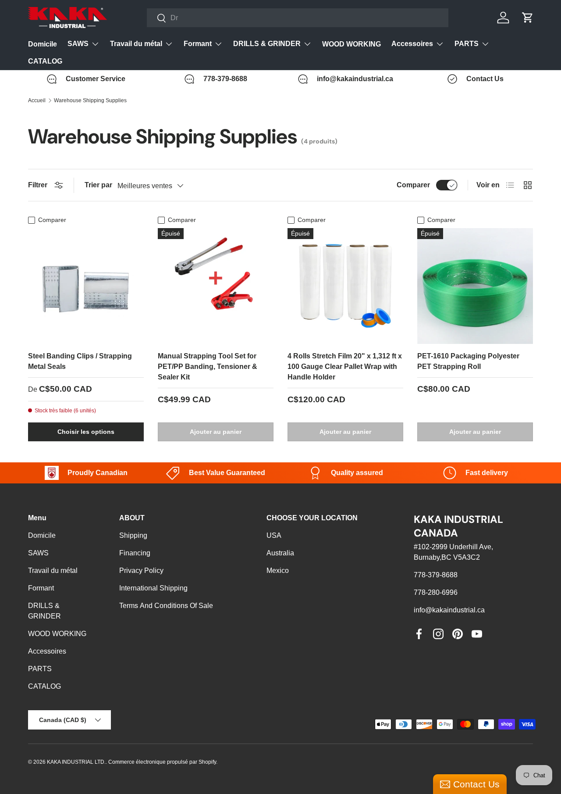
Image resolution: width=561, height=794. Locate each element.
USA (273, 535)
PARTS (466, 43)
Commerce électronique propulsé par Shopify (162, 762)
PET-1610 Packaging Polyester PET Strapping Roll (468, 361)
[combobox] (298, 17)
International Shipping (153, 588)
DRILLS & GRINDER (267, 43)
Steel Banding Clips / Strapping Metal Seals (80, 361)
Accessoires (412, 43)
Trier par (98, 185)
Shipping (133, 535)
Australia (280, 553)
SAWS (78, 43)
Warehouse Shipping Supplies (90, 100)
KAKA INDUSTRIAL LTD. (76, 762)
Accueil (37, 100)
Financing (134, 553)
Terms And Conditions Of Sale (166, 605)
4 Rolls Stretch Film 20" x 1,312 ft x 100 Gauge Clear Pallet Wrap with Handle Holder (345, 366)
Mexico (277, 570)
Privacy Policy (141, 570)
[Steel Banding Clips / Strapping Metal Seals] (86, 286)
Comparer (413, 185)
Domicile (42, 44)
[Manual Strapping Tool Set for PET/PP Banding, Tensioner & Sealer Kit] (215, 286)
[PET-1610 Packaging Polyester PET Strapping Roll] (475, 286)
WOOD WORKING (351, 44)
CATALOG (45, 61)
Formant (198, 43)
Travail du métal (136, 43)
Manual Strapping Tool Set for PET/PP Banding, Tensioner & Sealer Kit (207, 366)
